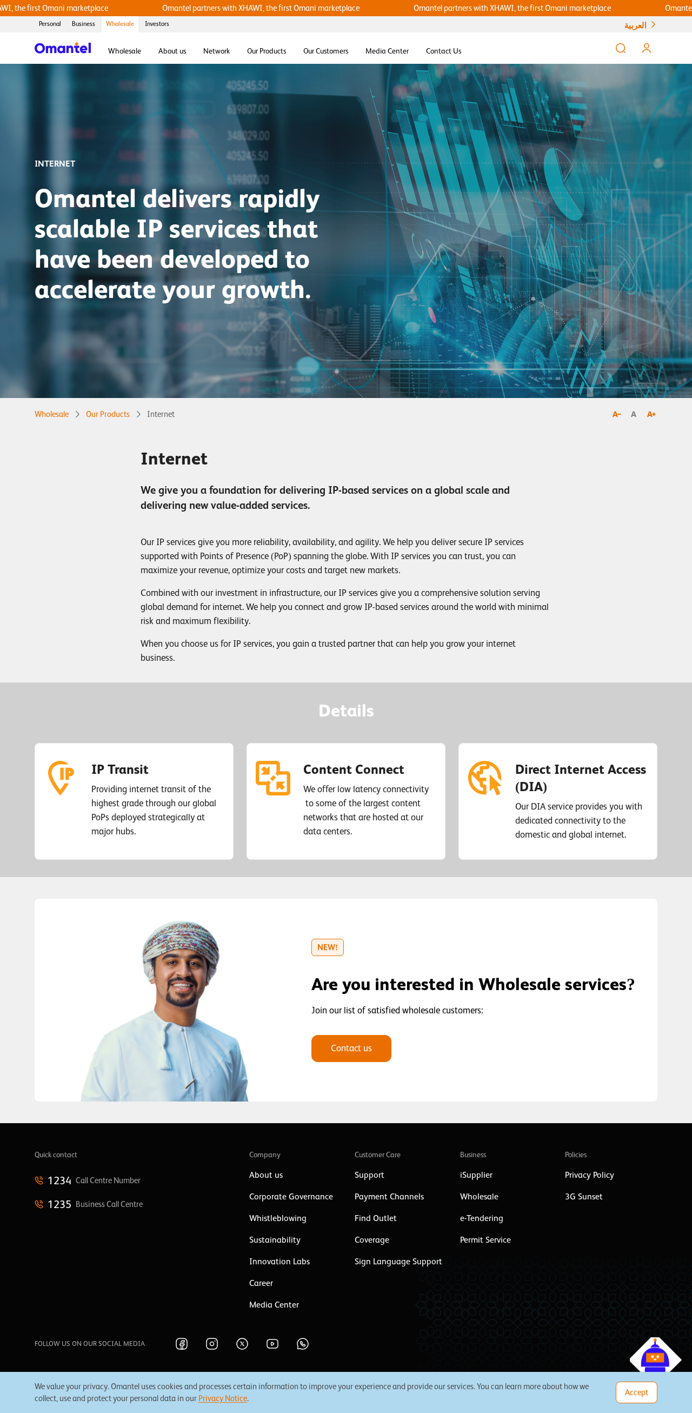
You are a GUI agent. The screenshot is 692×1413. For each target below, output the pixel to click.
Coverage (372, 1240)
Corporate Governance (291, 1197)
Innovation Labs (279, 1261)
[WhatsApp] (303, 1344)
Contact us (351, 1048)
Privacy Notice (222, 1398)
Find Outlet (376, 1218)
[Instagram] (212, 1344)
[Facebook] (181, 1344)
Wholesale (120, 24)
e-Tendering (481, 1218)
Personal (50, 24)
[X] (242, 1344)
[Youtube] (272, 1344)
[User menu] (646, 48)
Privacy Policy (589, 1175)
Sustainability (275, 1240)
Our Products (266, 51)
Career (261, 1283)
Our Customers (325, 51)
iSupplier (476, 1175)
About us (172, 51)
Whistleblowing (278, 1218)
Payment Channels (389, 1197)
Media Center (387, 51)
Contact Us (443, 51)
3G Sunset (584, 1197)
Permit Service (485, 1240)
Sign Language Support (398, 1261)
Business (83, 24)
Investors (157, 24)
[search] (620, 48)
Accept (636, 1392)
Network (216, 51)
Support (369, 1175)
